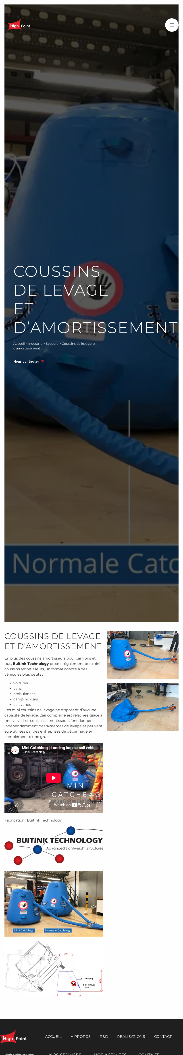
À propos (81, 1036)
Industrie (35, 344)
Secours (52, 344)
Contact (163, 1036)
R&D (104, 1036)
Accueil (19, 344)
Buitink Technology (31, 664)
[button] (172, 25)
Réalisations (131, 1036)
